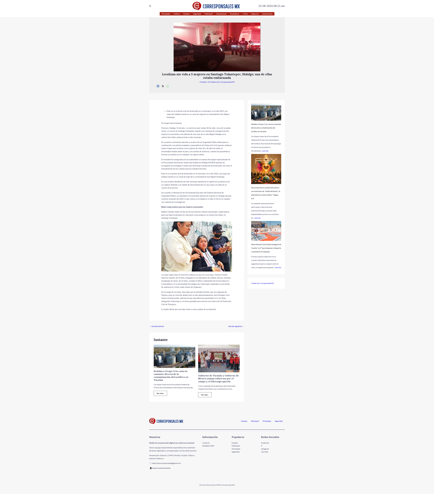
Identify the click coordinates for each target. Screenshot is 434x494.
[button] (150, 6)
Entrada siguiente (236, 326)
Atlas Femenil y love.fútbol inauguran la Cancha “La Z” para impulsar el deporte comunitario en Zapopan (266, 248)
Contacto (206, 443)
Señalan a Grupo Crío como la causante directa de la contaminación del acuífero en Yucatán (171, 375)
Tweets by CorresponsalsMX (262, 283)
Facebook (265, 443)
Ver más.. (160, 393)
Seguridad (279, 421)
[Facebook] (158, 86)
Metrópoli (255, 421)
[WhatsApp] (168, 86)
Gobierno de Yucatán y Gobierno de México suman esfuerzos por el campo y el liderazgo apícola (218, 378)
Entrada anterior (156, 326)
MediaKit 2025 (208, 446)
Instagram (265, 449)
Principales (267, 421)
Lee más (265, 151)
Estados (203, 82)
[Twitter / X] (163, 86)
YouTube (264, 452)
